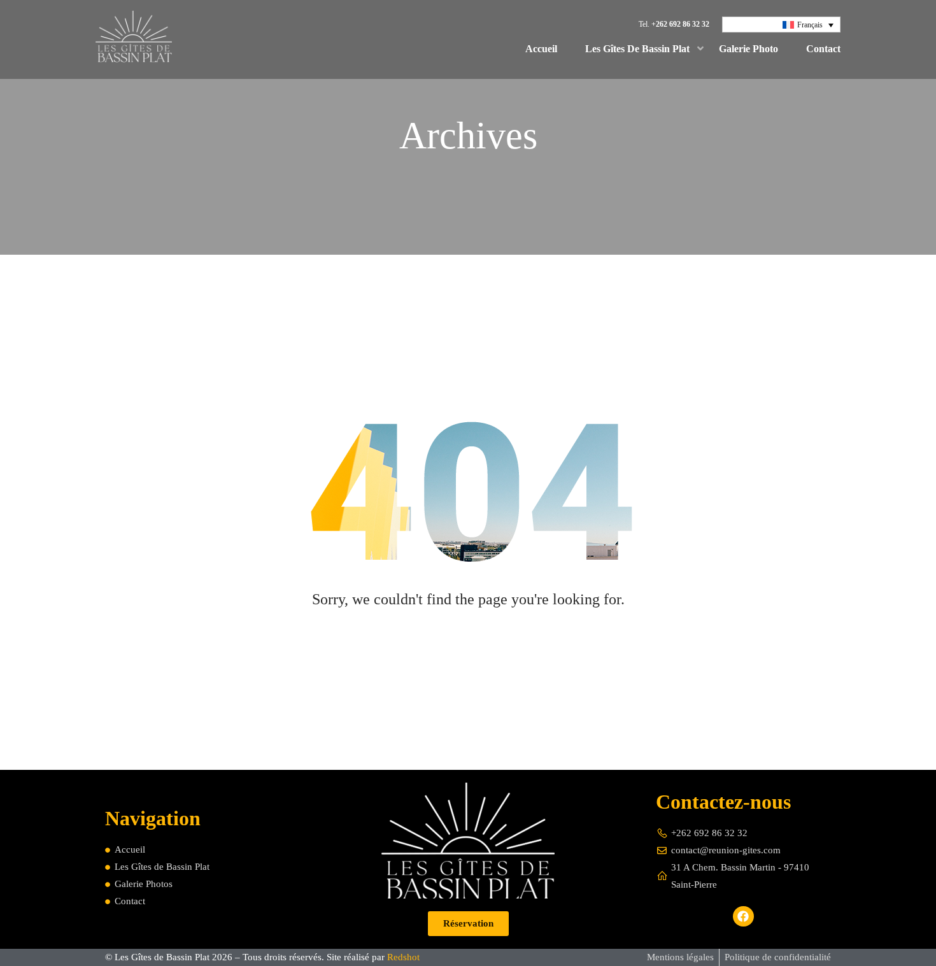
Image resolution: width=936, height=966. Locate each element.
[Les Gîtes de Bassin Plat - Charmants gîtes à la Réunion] (134, 39)
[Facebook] (743, 916)
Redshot (403, 957)
